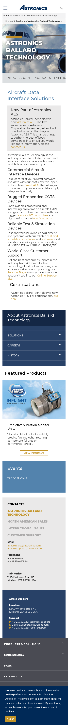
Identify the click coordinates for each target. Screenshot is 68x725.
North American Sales (27, 521)
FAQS (8, 665)
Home (5, 15)
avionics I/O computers (33, 215)
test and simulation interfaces (32, 238)
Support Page (16, 272)
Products (42, 78)
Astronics (33, 7)
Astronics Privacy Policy (19, 698)
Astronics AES (26, 122)
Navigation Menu (5, 8)
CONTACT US (13, 676)
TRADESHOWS (17, 478)
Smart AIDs (31, 185)
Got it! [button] (10, 719)
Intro (11, 78)
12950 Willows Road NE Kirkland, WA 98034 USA (21, 579)
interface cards (42, 218)
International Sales (25, 528)
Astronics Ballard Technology (24, 512)
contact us (18, 147)
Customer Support (24, 535)
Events (60, 78)
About (24, 78)
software (47, 239)
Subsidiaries (17, 15)
